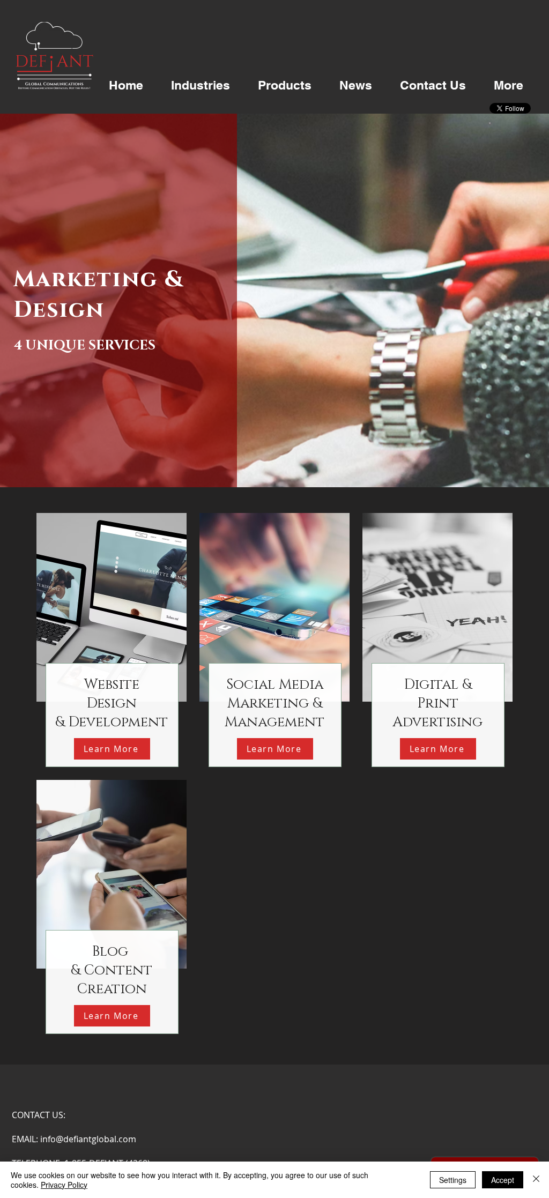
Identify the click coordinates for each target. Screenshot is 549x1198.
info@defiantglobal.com (88, 1139)
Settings (452, 1179)
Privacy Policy (64, 1184)
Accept (502, 1179)
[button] (200, 85)
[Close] (536, 1179)
